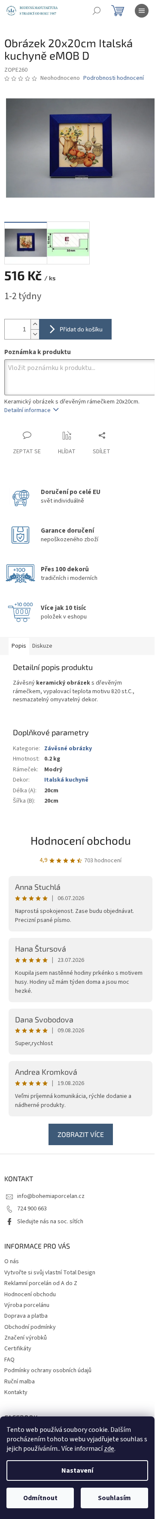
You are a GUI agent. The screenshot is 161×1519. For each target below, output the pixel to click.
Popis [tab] (19, 646)
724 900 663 (32, 1208)
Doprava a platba (26, 1316)
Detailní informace (27, 410)
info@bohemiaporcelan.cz (51, 1196)
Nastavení (77, 1470)
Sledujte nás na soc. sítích (50, 1221)
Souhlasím (114, 1498)
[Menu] (141, 10)
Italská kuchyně (66, 780)
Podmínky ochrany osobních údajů (47, 1370)
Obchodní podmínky (30, 1327)
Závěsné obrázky (68, 748)
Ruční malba (19, 1381)
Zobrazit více (81, 1134)
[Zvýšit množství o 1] (34, 324)
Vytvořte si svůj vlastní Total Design (49, 1272)
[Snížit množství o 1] (34, 334)
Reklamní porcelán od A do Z (40, 1283)
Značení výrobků (25, 1338)
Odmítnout (40, 1498)
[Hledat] (96, 10)
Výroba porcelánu (26, 1305)
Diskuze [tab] (42, 646)
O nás (11, 1261)
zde (109, 1448)
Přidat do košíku (81, 329)
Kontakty (15, 1392)
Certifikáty (17, 1348)
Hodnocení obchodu (80, 840)
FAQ (9, 1359)
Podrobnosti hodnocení (113, 78)
